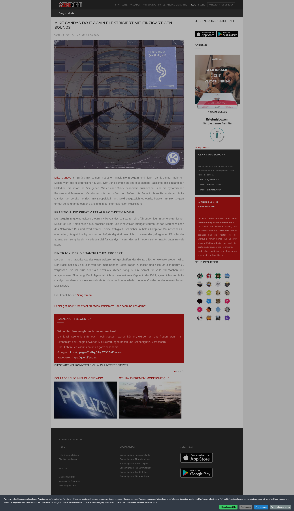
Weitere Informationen (280, 507)
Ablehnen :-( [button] (246, 507)
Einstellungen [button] (261, 507)
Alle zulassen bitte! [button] (228, 507)
